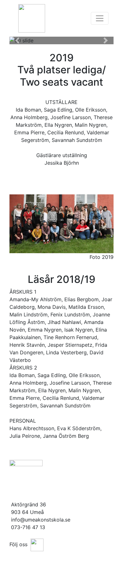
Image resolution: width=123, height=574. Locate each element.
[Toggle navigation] (99, 18)
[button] (17, 40)
